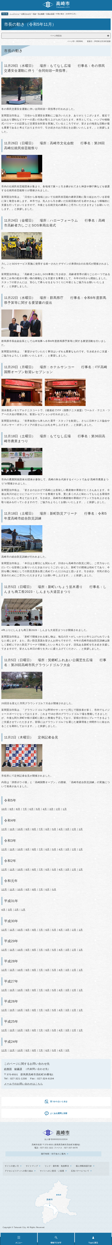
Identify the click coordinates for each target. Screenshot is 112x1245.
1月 (65, 809)
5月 (38, 809)
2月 (58, 809)
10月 (4, 809)
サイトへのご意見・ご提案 (52, 1171)
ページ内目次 (56, 36)
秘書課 (18, 1069)
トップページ (14, 14)
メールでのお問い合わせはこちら (23, 1084)
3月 (51, 809)
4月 (45, 809)
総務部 (8, 1069)
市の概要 (41, 14)
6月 (32, 809)
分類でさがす (26, 14)
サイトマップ (32, 1166)
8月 (18, 809)
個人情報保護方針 (84, 1166)
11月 (12, 829)
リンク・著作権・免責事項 (57, 1166)
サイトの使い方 (12, 1166)
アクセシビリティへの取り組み (19, 1171)
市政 (34, 14)
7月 (25, 809)
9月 (12, 809)
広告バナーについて (80, 1171)
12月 (4, 829)
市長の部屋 (50, 14)
